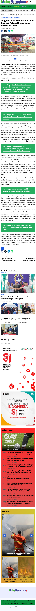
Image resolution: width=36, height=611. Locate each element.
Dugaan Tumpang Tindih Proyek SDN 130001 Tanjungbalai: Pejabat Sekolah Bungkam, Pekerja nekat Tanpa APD (19, 471)
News (2, 294)
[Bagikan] (31, 2)
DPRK (11, 17)
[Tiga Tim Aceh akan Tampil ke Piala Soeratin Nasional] (23, 10)
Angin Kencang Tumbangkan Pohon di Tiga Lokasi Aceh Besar (19, 484)
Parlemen (16, 17)
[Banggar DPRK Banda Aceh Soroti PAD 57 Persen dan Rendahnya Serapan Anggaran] (9, 329)
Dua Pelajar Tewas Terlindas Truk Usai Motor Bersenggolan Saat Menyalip (19, 453)
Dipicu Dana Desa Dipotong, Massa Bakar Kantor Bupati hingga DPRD (18, 490)
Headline (18, 550)
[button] (34, 2)
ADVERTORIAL (5, 17)
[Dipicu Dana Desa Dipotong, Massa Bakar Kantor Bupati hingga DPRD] (18, 535)
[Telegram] (9, 31)
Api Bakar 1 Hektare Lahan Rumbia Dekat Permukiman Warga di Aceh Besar (20, 477)
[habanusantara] (14, 2)
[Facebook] (2, 31)
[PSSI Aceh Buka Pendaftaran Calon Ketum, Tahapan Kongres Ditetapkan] (18, 283)
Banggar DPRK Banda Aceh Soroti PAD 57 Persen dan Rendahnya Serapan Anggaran (8, 340)
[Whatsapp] (12, 31)
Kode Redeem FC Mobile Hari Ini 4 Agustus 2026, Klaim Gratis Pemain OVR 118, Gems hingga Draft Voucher (19, 446)
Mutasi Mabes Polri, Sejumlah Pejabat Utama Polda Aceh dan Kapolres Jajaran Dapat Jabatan (26, 319)
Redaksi (3, 28)
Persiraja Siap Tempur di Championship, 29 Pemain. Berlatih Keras (20, 459)
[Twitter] (5, 31)
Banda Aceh (22, 316)
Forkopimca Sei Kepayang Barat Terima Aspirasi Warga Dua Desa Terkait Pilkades (20, 502)
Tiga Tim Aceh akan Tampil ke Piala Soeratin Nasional (9, 319)
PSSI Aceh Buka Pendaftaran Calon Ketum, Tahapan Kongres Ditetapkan (17, 298)
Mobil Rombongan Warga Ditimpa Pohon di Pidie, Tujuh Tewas (20, 496)
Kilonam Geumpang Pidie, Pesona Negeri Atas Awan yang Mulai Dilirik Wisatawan (20, 465)
